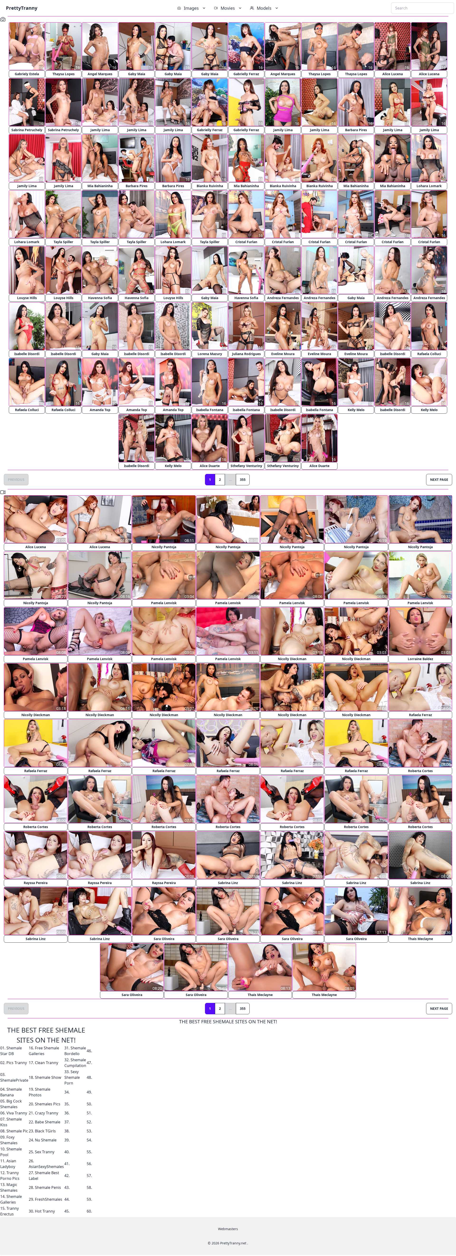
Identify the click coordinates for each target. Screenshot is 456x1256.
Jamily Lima (100, 130)
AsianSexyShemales (46, 1166)
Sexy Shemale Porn (72, 1077)
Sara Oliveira (164, 938)
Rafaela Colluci (429, 354)
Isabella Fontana (209, 410)
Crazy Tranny (46, 1113)
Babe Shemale (47, 1122)
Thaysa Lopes (63, 74)
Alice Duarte (210, 465)
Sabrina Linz (228, 883)
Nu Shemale (46, 1140)
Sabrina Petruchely (26, 130)
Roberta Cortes (420, 771)
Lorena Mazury (210, 354)
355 (243, 479)
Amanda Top (100, 410)
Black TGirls (45, 1131)
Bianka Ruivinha (210, 186)
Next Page (439, 479)
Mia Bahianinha (100, 186)
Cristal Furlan (246, 242)
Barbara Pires (356, 130)
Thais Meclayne (420, 938)
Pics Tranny (16, 1062)
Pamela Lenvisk (164, 603)
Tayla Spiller (63, 242)
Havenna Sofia (100, 298)
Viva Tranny (16, 1113)
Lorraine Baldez (420, 659)
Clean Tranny (46, 1062)
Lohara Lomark (429, 186)
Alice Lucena (392, 74)
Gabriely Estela (27, 74)
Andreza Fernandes (283, 298)
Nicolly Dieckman (292, 659)
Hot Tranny (45, 1211)
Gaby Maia (136, 74)
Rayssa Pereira (36, 883)
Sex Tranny (44, 1151)
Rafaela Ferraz (420, 715)
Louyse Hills (27, 298)
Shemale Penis (48, 1187)
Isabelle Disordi (26, 354)
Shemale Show (48, 1077)
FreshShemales (48, 1199)
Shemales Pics (47, 1104)
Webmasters (228, 1229)
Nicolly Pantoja (164, 547)
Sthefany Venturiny (246, 465)
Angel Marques (100, 74)
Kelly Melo (356, 410)
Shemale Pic (17, 1131)
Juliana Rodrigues (246, 354)
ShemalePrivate (14, 1080)
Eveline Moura (282, 354)
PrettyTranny (21, 8)
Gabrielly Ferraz (246, 74)
